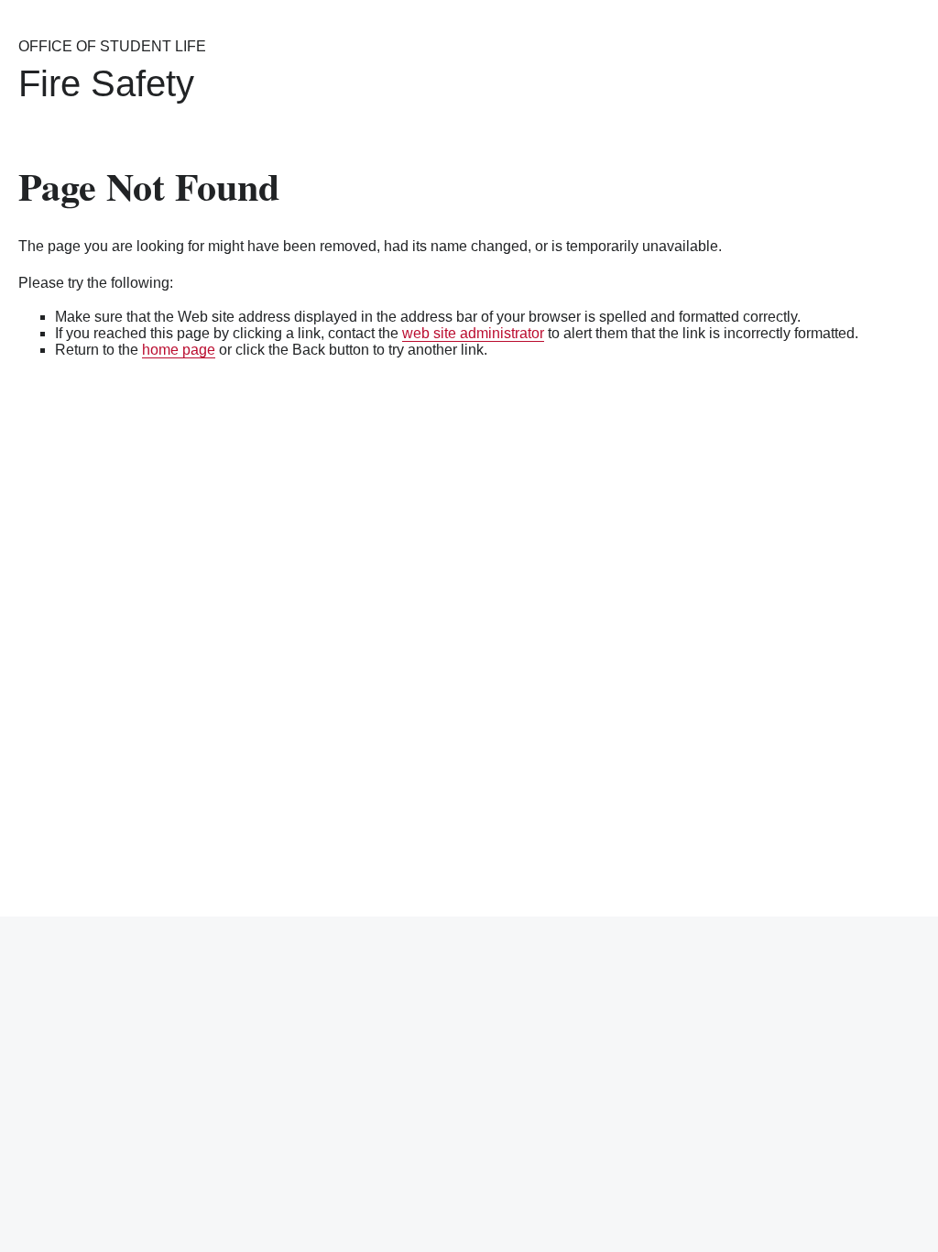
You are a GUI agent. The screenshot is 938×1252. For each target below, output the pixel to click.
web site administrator (473, 333)
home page (178, 349)
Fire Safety (106, 83)
